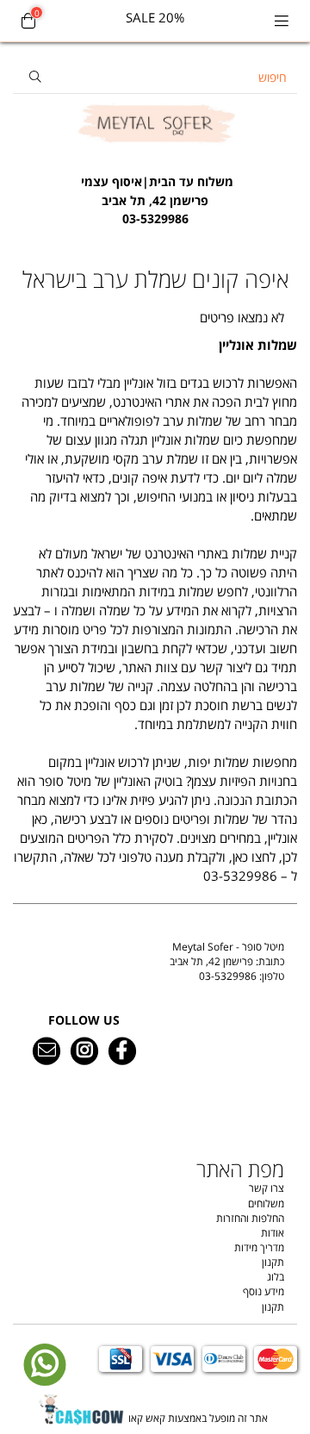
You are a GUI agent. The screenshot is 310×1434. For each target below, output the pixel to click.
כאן (240, 857)
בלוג (275, 1276)
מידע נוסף (263, 1291)
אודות (272, 1232)
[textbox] (155, 191)
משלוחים (266, 1203)
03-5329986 (228, 976)
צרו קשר (266, 1188)
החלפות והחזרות (250, 1218)
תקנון (273, 1262)
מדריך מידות (259, 1247)
